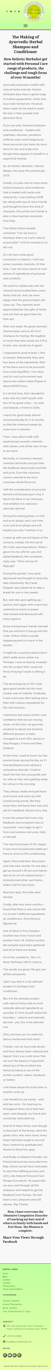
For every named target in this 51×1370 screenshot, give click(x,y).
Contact (6, 1279)
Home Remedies (12, 1304)
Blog (5, 1276)
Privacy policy (9, 1286)
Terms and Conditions (13, 1289)
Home (5, 1273)
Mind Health (10, 1308)
